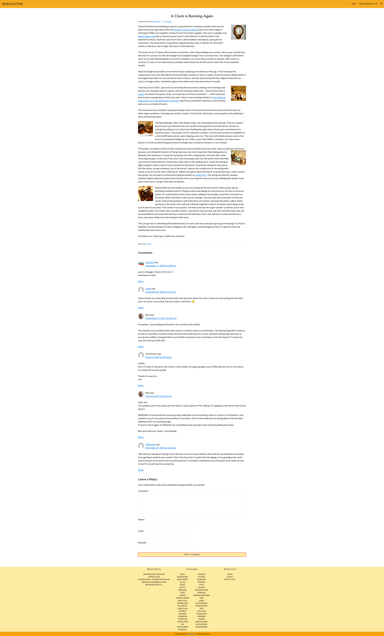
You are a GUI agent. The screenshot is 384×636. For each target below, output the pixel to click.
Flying (182, 592)
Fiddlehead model (201, 590)
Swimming (201, 616)
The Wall (201, 619)
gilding (183, 595)
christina (150, 262)
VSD (182, 624)
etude (201, 584)
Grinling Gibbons (182, 598)
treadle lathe (182, 621)
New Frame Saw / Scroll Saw (154, 574)
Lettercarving (201, 603)
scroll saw (201, 611)
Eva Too (182, 587)
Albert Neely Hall (146, 36)
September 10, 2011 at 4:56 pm (161, 318)
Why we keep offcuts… (154, 584)
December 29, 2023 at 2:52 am (161, 447)
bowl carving (182, 579)
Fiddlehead (182, 590)
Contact (230, 576)
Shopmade (182, 613)
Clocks (149, 244)
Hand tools (182, 600)
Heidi (148, 288)
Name (141, 519)
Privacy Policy (230, 579)
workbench (182, 629)
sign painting (201, 613)
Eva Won (201, 587)
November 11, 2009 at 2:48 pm (161, 265)
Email (141, 531)
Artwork (201, 574)
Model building (202, 605)
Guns (202, 598)
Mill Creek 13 (182, 605)
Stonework (182, 616)
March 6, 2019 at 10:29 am (158, 357)
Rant (202, 608)
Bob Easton (12, 4)
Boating (201, 576)
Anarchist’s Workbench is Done (154, 582)
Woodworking (202, 627)
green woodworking (201, 595)
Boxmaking (201, 579)
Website (142, 542)
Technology (182, 619)
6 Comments (167, 21)
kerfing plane (182, 603)
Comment (143, 491)
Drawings (201, 582)
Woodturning (182, 627)
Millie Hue (150, 444)
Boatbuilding (182, 576)
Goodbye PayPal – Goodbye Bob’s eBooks (154, 579)
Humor (201, 600)
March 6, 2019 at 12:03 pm (159, 396)
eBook (182, 584)
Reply (141, 281)
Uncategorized (202, 621)
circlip (141, 94)
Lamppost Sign (154, 576)
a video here (200, 175)
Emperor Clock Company (186, 29)
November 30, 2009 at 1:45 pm (161, 291)
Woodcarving (201, 624)
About (182, 574)
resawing (182, 611)
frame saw (202, 592)
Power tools (182, 608)
